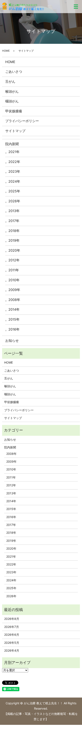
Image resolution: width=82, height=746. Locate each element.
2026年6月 (11, 634)
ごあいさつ (13, 71)
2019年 (14, 240)
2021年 (14, 152)
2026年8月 (11, 619)
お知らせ (12, 340)
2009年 (14, 290)
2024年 (14, 181)
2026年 (14, 201)
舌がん (10, 81)
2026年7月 (11, 627)
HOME (6, 50)
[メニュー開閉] (76, 6)
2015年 (14, 319)
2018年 (14, 231)
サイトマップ (15, 131)
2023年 (14, 171)
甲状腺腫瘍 (13, 111)
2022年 (14, 162)
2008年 (14, 300)
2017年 (13, 221)
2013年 (14, 211)
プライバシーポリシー (22, 121)
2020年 (14, 250)
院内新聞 (12, 144)
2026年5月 (11, 642)
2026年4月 (11, 650)
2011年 (13, 270)
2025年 (14, 191)
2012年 (14, 260)
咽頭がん (12, 101)
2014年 (14, 309)
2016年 (14, 329)
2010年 (14, 280)
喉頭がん (12, 91)
